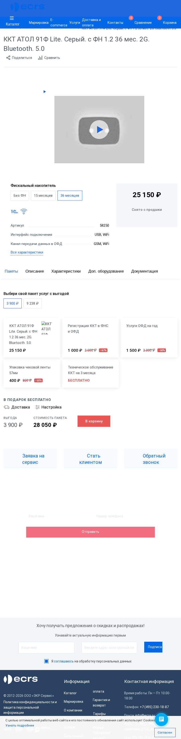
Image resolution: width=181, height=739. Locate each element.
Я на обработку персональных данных (91, 661)
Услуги (74, 23)
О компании (73, 710)
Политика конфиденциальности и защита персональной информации (30, 707)
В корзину (94, 421)
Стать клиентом (90, 459)
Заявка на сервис (32, 459)
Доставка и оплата (91, 22)
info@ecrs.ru (145, 715)
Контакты (115, 23)
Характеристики (66, 271)
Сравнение (141, 20)
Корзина (168, 20)
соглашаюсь (64, 661)
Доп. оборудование (106, 271)
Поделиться (22, 58)
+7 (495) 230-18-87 (154, 707)
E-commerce (58, 22)
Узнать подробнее (19, 725)
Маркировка (39, 23)
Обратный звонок (153, 459)
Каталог (13, 24)
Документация (144, 271)
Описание (34, 271)
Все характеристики (27, 252)
